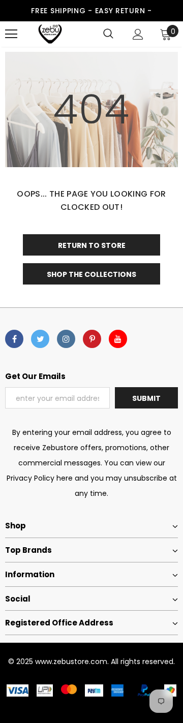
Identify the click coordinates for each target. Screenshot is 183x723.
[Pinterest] (92, 339)
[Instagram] (66, 339)
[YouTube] (118, 339)
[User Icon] (138, 34)
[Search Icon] (108, 34)
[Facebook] (14, 339)
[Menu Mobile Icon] (11, 34)
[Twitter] (40, 339)
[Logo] (50, 33)
